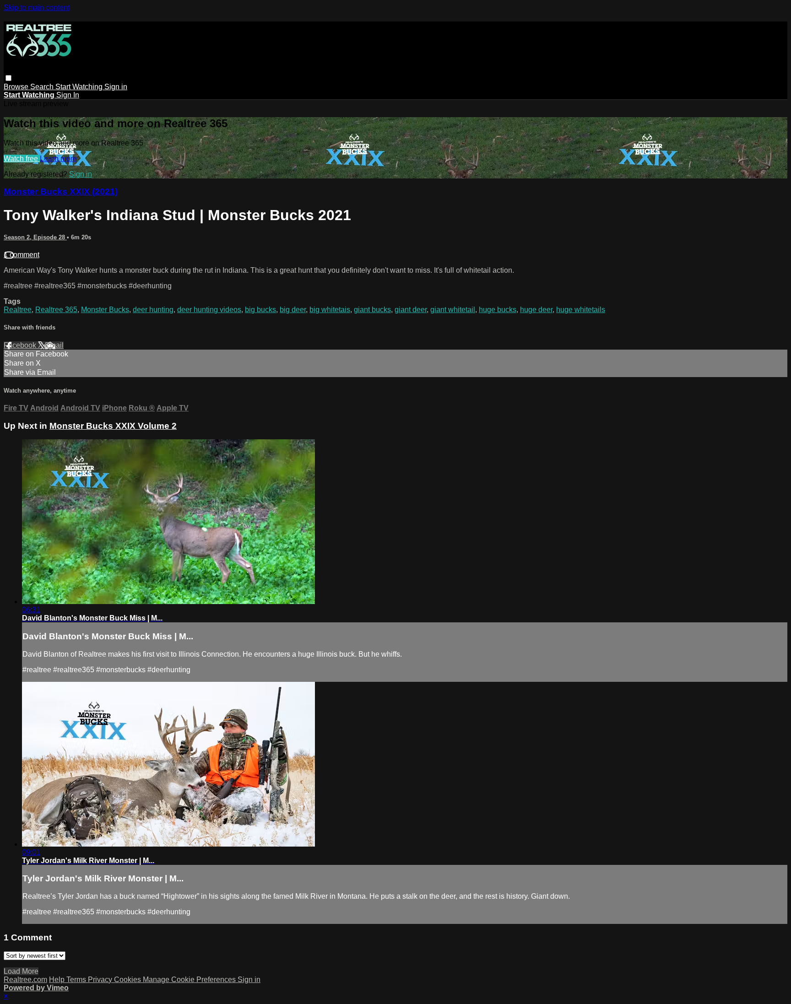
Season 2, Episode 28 (35, 237)
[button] (8, 78)
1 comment (21, 255)
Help (57, 979)
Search (42, 87)
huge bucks (497, 309)
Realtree (18, 309)
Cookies (128, 979)
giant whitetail (452, 309)
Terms (77, 979)
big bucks (260, 309)
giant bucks (372, 309)
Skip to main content (37, 7)
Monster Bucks (105, 309)
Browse (17, 87)
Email (54, 345)
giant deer (411, 309)
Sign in (115, 87)
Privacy (101, 979)
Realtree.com (25, 979)
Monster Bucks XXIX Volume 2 (113, 426)
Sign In (67, 95)
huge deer (536, 309)
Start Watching (79, 87)
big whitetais (329, 309)
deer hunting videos (209, 309)
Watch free (22, 158)
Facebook (21, 345)
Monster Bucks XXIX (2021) (61, 191)
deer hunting (153, 309)
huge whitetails (580, 309)
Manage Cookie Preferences (190, 979)
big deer (293, 309)
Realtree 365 (56, 309)
